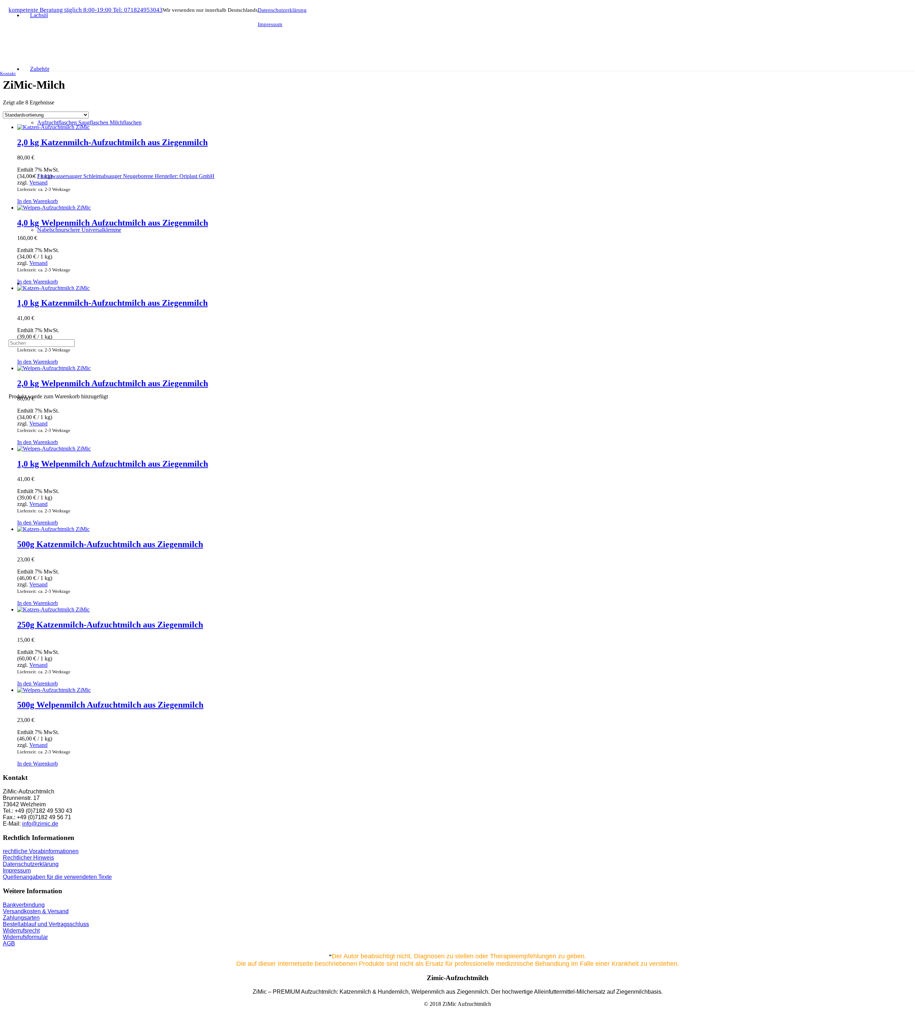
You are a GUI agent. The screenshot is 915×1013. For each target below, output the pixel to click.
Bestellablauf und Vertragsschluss (46, 924)
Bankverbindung (24, 905)
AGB (9, 943)
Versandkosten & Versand (36, 911)
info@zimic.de (40, 824)
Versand (38, 424)
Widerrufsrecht (21, 931)
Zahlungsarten (21, 918)
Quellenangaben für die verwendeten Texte (57, 877)
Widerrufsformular (25, 937)
